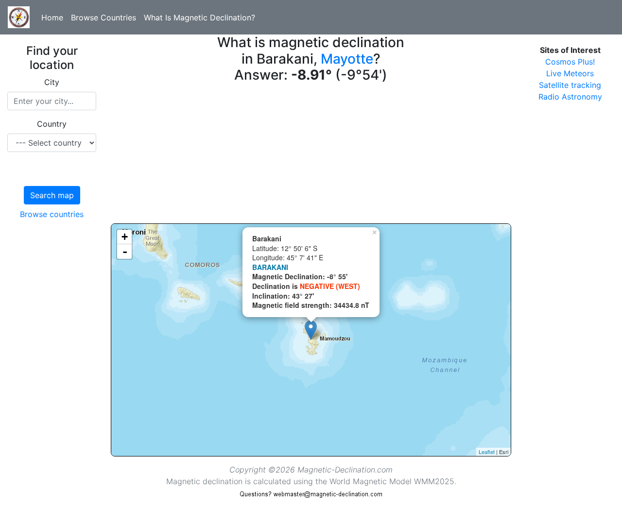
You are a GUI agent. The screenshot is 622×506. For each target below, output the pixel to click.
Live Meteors (570, 73)
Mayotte (347, 59)
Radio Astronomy (570, 96)
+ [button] (124, 237)
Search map (52, 195)
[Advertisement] (311, 155)
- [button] (124, 251)
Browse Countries (103, 17)
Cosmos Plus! (570, 62)
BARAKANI (270, 267)
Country (52, 124)
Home (52, 17)
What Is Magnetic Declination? (199, 17)
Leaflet (487, 451)
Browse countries (52, 214)
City (51, 82)
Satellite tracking (570, 85)
